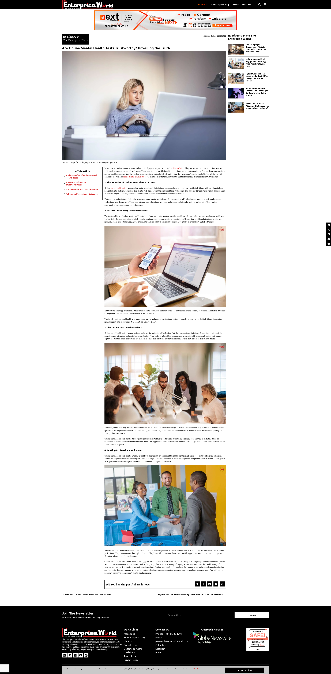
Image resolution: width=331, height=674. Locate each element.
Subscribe (246, 4)
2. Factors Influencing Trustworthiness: (76, 183)
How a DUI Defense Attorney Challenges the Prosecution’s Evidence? (257, 105)
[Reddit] (328, 243)
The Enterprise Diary (219, 4)
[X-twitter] (328, 229)
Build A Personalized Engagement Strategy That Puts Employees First (256, 62)
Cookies (197, 669)
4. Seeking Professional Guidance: (82, 194)
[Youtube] (328, 239)
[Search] (259, 4)
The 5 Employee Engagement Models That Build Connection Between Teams (256, 48)
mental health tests (118, 188)
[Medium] (328, 234)
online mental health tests (133, 176)
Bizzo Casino (178, 168)
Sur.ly (262, 645)
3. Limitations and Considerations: (82, 189)
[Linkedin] (328, 225)
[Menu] (265, 4)
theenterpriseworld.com (258, 639)
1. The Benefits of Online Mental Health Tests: (81, 176)
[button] (197, 583)
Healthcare (69, 36)
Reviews (235, 4)
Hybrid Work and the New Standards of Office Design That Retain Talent (257, 77)
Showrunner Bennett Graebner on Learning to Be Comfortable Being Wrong (257, 92)
